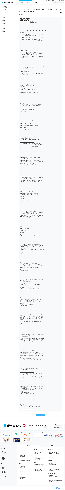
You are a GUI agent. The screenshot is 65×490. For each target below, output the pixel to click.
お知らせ (46, 0)
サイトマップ (3, 475)
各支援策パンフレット (5, 467)
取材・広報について (4, 472)
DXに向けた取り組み (4, 452)
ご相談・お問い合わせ (5, 473)
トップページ (23, 4)
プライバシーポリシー (4, 476)
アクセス (56, 0)
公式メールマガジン (57, 425)
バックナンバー (33, 4)
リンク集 (3, 460)
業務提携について (4, 471)
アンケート (3, 459)
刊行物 (59, 0)
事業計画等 (3, 457)
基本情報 (3, 451)
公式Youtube (57, 427)
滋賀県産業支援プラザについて (51, 0)
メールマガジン (29, 4)
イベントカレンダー (4, 448)
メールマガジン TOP (4, 6)
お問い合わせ (62, 0)
